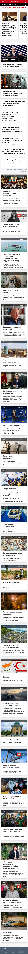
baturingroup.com (8, 952)
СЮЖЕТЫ (23, 7)
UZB (12, 5)
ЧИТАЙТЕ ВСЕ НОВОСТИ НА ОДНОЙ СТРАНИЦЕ (17, 171)
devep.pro (21, 952)
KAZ (2, 5)
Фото (18, 7)
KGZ (5, 5)
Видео (14, 7)
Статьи (9, 7)
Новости (4, 7)
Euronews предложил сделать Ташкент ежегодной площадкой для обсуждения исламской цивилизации (9, 30)
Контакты (4, 948)
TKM (10, 5)
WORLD (15, 5)
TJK (7, 5)
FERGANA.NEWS (14, 2)
